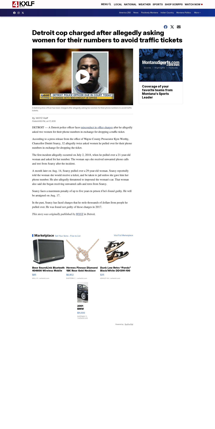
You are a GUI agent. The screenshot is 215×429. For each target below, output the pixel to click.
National (130, 4)
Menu (105, 4)
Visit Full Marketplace (123, 235)
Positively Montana (149, 12)
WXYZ (79, 214)
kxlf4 (15, 13)
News (136, 12)
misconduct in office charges (97, 127)
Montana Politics (183, 12)
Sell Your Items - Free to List (67, 236)
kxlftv (19, 13)
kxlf (23, 13)
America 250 (125, 12)
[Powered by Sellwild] (129, 324)
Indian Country (167, 12)
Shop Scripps (174, 4)
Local (118, 4)
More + (197, 12)
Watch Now (193, 4)
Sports (158, 4)
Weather (145, 4)
